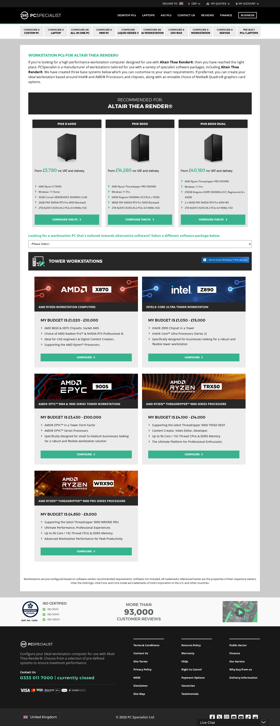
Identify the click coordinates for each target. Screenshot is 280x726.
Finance (226, 15)
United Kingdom (43, 717)
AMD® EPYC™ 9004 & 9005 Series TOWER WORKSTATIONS (79, 404)
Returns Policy (191, 645)
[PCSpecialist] (40, 15)
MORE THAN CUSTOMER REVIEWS (139, 611)
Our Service (237, 661)
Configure (84, 357)
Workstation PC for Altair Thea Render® (73, 55)
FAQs (184, 661)
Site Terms (140, 661)
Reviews (207, 15)
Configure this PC (66, 219)
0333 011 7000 (36, 677)
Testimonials (189, 694)
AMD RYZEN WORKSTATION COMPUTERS (67, 307)
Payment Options (193, 677)
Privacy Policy (142, 669)
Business (247, 15)
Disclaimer (140, 685)
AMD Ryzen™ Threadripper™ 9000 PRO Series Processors (82, 501)
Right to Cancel (191, 669)
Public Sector (238, 645)
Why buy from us (240, 669)
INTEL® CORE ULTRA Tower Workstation (177, 307)
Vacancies (188, 685)
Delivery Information (243, 677)
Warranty (187, 653)
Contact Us (140, 653)
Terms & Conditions (146, 645)
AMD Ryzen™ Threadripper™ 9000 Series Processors (186, 404)
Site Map (139, 694)
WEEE (136, 677)
